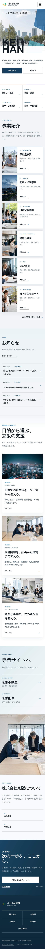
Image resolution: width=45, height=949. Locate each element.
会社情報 (33, 921)
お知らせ (12, 921)
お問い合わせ (22, 928)
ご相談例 (33, 914)
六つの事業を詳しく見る (31, 317)
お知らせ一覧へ (10, 356)
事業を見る (12, 70)
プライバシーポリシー (8, 944)
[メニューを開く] (40, 4)
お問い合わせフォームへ (21, 880)
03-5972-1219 (6, 886)
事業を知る (12, 914)
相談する (33, 70)
